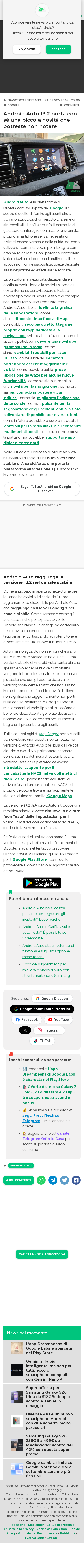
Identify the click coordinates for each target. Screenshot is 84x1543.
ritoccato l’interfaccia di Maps (41, 318)
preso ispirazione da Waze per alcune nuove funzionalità (38, 375)
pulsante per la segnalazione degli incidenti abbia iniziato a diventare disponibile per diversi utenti (42, 409)
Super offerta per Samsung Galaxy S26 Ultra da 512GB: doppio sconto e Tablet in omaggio (48, 1396)
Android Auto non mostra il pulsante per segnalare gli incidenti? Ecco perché (44, 914)
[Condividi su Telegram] (52, 1180)
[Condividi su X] (64, 1180)
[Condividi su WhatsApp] (41, 1180)
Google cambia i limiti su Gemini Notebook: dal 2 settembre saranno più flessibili (49, 1469)
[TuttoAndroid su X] (25, 1030)
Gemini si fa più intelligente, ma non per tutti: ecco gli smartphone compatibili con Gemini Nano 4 (49, 1370)
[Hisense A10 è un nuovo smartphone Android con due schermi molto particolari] (17, 1420)
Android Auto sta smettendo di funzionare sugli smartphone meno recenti (48, 951)
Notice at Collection (51, 1529)
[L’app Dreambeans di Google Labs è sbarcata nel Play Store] (17, 1348)
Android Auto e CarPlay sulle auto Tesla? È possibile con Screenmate (46, 932)
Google (13, 105)
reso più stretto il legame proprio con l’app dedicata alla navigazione (38, 330)
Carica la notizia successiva (42, 1254)
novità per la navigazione (33, 386)
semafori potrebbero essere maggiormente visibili (35, 364)
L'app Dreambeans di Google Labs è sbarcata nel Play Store (48, 1074)
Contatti (53, 1537)
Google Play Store (30, 859)
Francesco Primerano (24, 100)
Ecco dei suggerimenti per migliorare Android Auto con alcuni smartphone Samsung (46, 970)
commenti (71, 105)
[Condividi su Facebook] (76, 1180)
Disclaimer (36, 1524)
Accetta (58, 49)
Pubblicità (67, 1533)
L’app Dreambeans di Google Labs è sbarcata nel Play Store (49, 1348)
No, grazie (27, 49)
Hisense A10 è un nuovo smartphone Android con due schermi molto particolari (49, 1421)
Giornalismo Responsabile (38, 1533)
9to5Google (49, 733)
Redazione (17, 1524)
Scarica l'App (34, 1537)
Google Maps (59, 796)
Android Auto (16, 202)
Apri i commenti (18, 1180)
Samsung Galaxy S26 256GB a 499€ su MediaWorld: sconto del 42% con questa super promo (49, 1445)
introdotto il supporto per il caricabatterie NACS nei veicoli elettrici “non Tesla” (40, 773)
